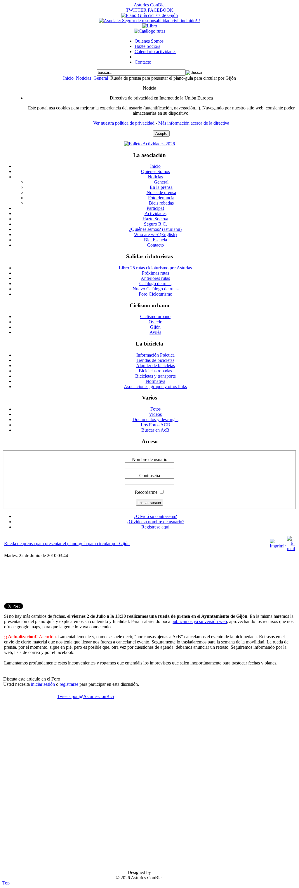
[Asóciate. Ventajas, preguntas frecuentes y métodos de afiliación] (149, 20)
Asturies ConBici (150, 4)
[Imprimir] (278, 545)
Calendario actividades (155, 51)
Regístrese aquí (155, 526)
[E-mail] (291, 548)
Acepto (161, 133)
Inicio (68, 78)
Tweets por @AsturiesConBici (85, 696)
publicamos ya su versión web (199, 621)
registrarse (69, 684)
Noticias (83, 78)
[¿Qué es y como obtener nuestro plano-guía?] (149, 15)
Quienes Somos (149, 41)
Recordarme (146, 492)
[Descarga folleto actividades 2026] (149, 143)
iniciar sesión (43, 684)
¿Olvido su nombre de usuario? (155, 521)
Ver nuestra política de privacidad (123, 123)
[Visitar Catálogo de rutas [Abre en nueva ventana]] (149, 31)
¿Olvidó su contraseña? (155, 516)
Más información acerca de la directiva (193, 123)
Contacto (143, 62)
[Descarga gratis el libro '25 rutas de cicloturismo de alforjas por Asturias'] (149, 25)
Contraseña (149, 475)
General (100, 78)
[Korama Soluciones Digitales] (286, 873)
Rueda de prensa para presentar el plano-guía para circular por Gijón (67, 543)
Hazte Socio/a (147, 46)
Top (6, 882)
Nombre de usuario (149, 459)
